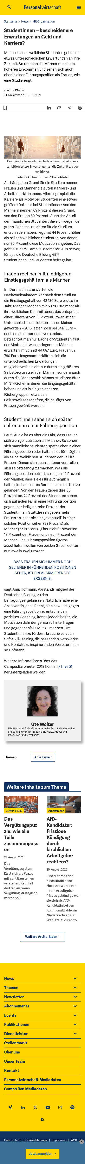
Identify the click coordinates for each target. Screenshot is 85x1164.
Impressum (59, 1140)
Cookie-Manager (36, 1140)
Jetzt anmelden (40, 1154)
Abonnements (16, 1006)
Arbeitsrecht (56, 811)
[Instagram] (60, 1108)
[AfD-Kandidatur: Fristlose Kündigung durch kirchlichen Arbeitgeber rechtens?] (64, 804)
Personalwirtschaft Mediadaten (32, 1079)
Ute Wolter (17, 90)
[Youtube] (47, 1108)
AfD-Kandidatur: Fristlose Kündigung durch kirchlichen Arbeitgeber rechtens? (60, 840)
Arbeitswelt (43, 757)
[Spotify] (72, 1108)
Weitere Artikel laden (41, 937)
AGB (74, 1140)
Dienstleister (15, 1033)
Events (10, 1015)
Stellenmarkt (15, 1043)
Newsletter (14, 997)
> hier (63, 666)
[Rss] (42, 1120)
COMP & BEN (14, 811)
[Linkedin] (23, 1108)
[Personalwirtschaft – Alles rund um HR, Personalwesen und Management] (42, 7)
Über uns (12, 1052)
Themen (11, 987)
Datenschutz (12, 1140)
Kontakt (11, 1070)
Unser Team (14, 1061)
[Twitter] (35, 1108)
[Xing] (10, 1108)
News (25, 21)
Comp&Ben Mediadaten (25, 1089)
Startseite (10, 21)
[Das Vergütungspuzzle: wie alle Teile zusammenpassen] (21, 804)
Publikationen (16, 1024)
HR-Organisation (44, 21)
